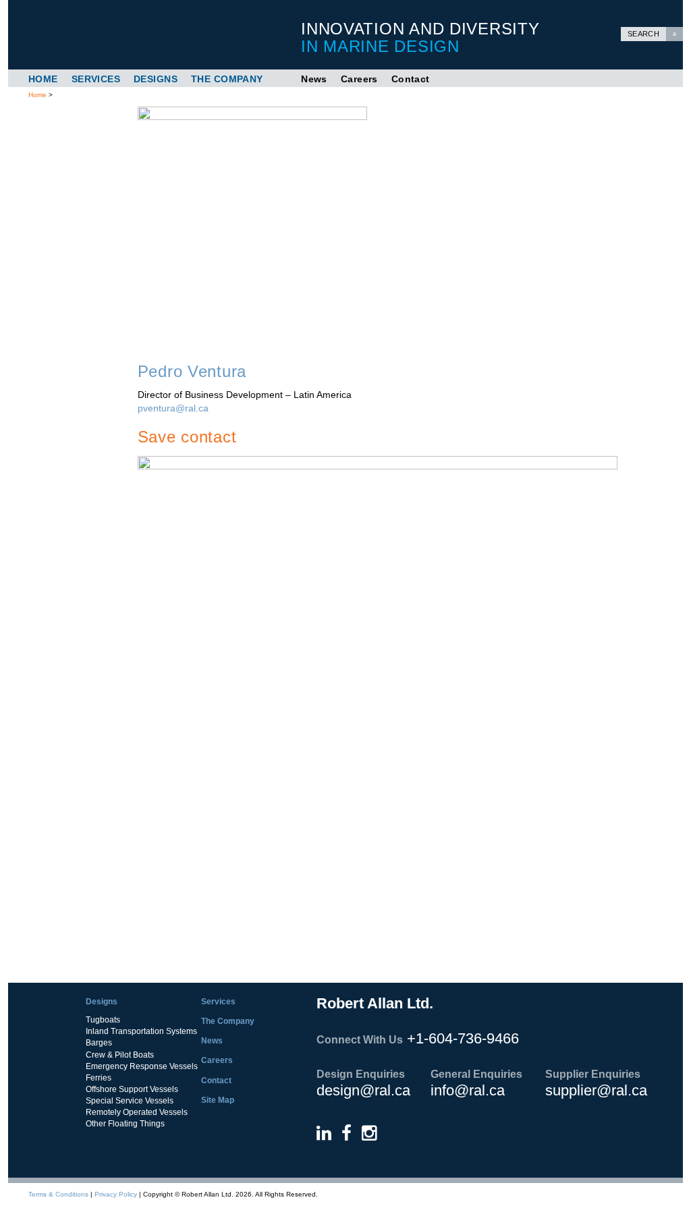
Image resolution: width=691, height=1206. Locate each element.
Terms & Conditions (58, 1194)
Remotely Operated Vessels (137, 1112)
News (314, 79)
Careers (359, 79)
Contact (410, 79)
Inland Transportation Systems (141, 1031)
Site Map (217, 1100)
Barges (99, 1042)
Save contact (187, 437)
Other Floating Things (125, 1123)
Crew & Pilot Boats (120, 1055)
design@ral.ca (363, 1090)
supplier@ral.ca (596, 1090)
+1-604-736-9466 (463, 1038)
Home (43, 79)
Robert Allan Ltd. (149, 35)
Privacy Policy (115, 1194)
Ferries (98, 1078)
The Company (227, 79)
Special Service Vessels (129, 1101)
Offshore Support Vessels (132, 1089)
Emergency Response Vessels (142, 1066)
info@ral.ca (468, 1090)
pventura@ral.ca (173, 408)
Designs (155, 79)
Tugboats (103, 1020)
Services (96, 79)
